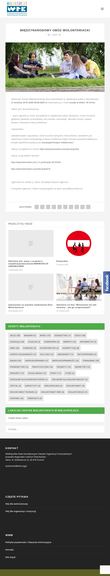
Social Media (37, 373)
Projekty (64, 366)
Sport (55, 373)
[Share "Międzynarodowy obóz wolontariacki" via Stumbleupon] (77, 207)
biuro (45, 335)
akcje (15, 335)
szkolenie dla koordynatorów (29, 379)
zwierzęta (35, 398)
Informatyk (88, 341)
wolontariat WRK (52, 392)
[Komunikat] (79, 243)
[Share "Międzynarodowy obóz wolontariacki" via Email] (82, 207)
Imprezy (69, 341)
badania (30, 335)
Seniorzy (17, 373)
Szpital (15, 385)
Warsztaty (32, 385)
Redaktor (82, 366)
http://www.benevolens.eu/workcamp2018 (30, 169)
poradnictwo (19, 366)
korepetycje (71, 348)
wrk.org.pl (10, 557)
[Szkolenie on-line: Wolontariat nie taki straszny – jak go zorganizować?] (79, 287)
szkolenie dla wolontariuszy (70, 379)
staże (69, 373)
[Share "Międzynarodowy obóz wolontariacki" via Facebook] (37, 207)
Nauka (15, 360)
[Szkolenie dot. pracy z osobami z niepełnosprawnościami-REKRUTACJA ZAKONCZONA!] (31, 243)
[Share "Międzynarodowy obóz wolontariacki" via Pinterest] (59, 207)
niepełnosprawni (36, 360)
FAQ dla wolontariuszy (16, 503)
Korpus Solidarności (23, 354)
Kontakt (9, 549)
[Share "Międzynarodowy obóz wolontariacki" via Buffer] (71, 207)
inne (14, 348)
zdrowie (16, 398)
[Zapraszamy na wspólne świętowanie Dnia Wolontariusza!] (31, 287)
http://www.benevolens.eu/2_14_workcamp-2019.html (36, 162)
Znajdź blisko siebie (18, 418)
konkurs (29, 348)
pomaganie (91, 360)
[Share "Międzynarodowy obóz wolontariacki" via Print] (88, 207)
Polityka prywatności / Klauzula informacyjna (28, 542)
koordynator (49, 348)
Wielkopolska (53, 385)
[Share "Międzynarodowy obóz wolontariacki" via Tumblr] (54, 207)
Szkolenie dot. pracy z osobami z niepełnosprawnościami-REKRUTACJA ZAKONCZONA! (28, 263)
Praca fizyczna (42, 366)
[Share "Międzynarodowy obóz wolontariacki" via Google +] (48, 207)
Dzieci (80, 335)
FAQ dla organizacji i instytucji (20, 511)
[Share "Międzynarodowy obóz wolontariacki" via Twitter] (42, 207)
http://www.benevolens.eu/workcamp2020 (59, 149)
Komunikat (62, 261)
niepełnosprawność (65, 360)
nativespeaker (86, 354)
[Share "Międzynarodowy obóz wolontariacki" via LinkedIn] (65, 207)
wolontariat (75, 385)
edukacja (17, 341)
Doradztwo (62, 335)
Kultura (46, 354)
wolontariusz (77, 392)
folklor (34, 341)
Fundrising (51, 341)
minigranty (65, 354)
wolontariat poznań (23, 392)
